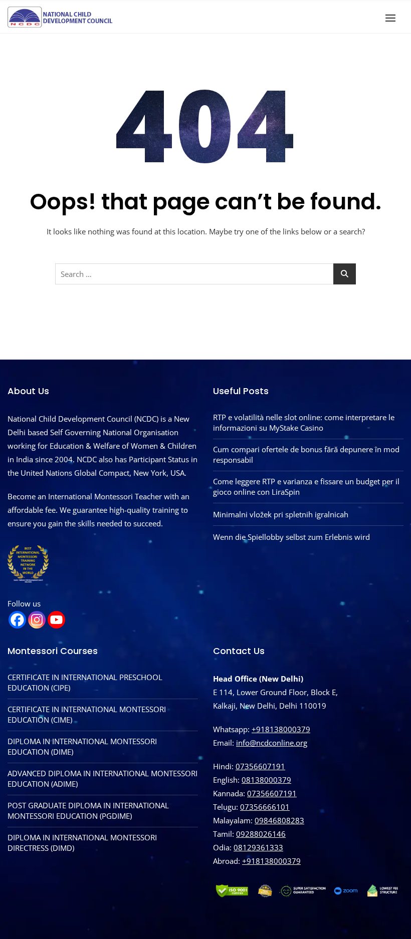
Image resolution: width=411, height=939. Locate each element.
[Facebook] (17, 620)
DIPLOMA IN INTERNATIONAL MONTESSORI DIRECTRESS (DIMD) (82, 842)
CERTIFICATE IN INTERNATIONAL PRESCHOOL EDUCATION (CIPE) (85, 682)
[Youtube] (56, 620)
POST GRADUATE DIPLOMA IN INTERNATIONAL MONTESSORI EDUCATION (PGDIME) (88, 810)
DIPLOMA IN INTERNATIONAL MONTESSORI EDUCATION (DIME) (82, 746)
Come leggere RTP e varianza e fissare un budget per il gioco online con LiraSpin (306, 486)
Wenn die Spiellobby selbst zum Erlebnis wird (291, 537)
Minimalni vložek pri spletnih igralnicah (280, 514)
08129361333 (258, 847)
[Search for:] (205, 273)
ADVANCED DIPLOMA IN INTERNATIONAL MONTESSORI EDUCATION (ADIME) (102, 778)
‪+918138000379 (271, 861)
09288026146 (261, 834)
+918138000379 (281, 729)
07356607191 (260, 766)
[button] (393, 18)
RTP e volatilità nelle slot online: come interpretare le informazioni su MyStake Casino (303, 422)
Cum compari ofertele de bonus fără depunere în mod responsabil (306, 454)
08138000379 (266, 780)
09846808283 (279, 820)
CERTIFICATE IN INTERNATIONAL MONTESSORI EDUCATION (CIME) (87, 714)
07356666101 (265, 807)
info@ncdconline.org (271, 743)
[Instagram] (37, 620)
